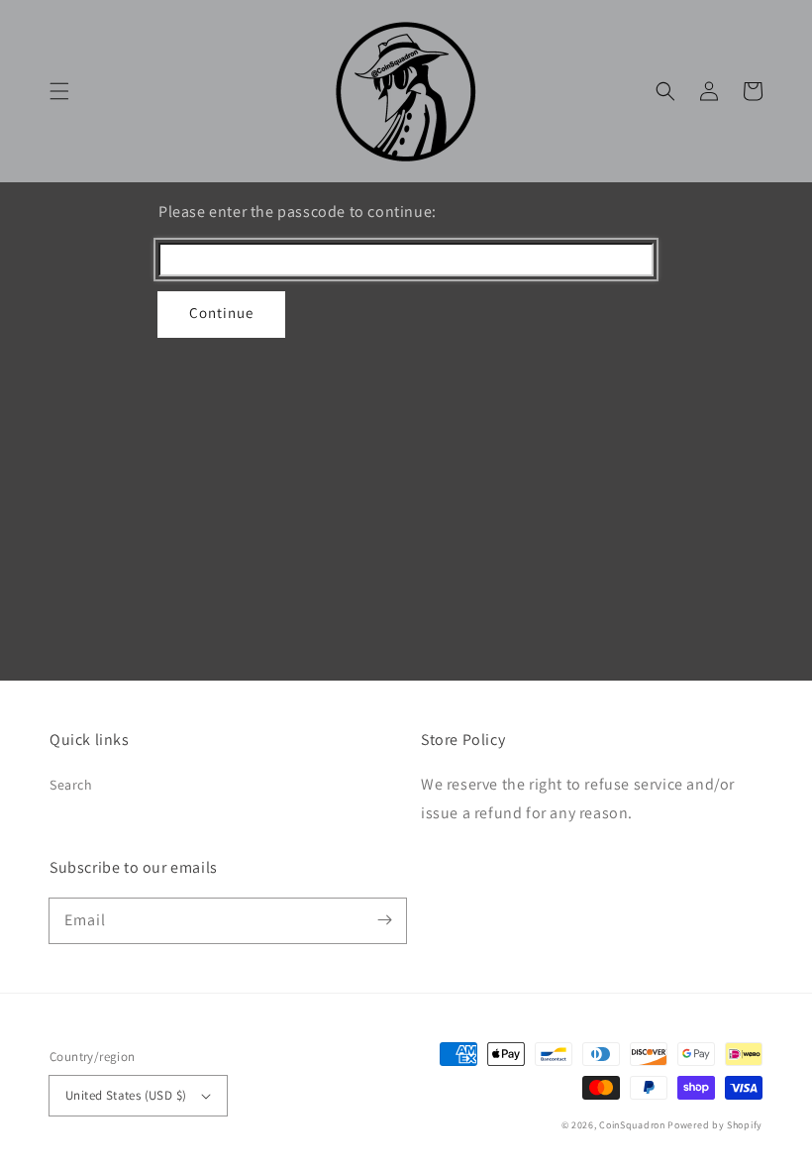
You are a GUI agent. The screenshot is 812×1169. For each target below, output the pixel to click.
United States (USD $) (125, 1095)
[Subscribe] (384, 920)
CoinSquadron (631, 1124)
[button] (59, 91)
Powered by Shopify (714, 1124)
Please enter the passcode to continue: (297, 211)
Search (71, 785)
